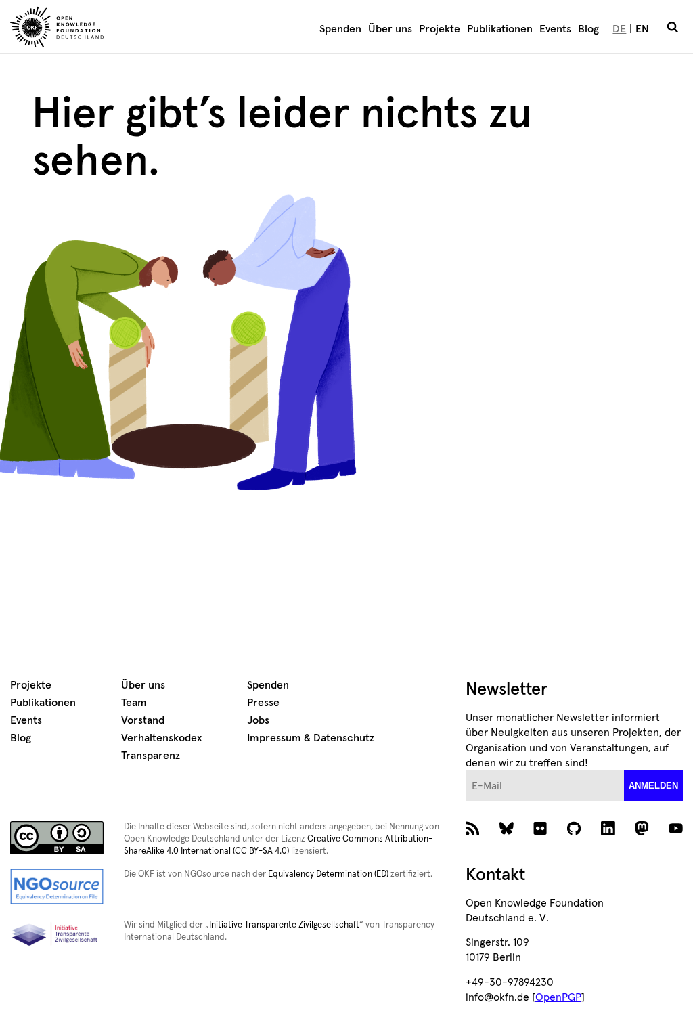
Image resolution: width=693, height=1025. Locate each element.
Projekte (439, 29)
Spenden (340, 29)
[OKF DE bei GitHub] (574, 832)
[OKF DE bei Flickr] (540, 832)
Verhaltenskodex (161, 738)
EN (642, 29)
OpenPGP (558, 997)
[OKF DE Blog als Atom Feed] (473, 832)
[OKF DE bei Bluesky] (506, 832)
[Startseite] (111, 29)
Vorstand (142, 720)
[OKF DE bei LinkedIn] (608, 832)
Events (555, 29)
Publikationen (500, 29)
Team (134, 702)
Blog (588, 29)
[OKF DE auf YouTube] (676, 832)
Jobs (258, 720)
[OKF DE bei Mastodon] (642, 832)
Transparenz (150, 755)
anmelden (653, 786)
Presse (263, 702)
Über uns (390, 29)
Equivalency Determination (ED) (328, 874)
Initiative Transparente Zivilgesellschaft (284, 925)
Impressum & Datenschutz (310, 738)
